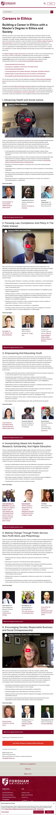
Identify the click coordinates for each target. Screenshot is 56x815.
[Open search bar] (45, 3)
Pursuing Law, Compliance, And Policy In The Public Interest (21, 66)
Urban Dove (44, 430)
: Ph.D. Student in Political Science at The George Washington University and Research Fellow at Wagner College (28, 509)
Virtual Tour (25, 797)
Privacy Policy (40, 809)
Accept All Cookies (38, 812)
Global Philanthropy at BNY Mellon (27, 723)
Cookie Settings (5, 811)
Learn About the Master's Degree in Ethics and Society (28, 743)
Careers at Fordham (7, 795)
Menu (51, 3)
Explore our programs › (28, 764)
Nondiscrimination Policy (9, 797)
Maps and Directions (27, 795)
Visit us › (28, 769)
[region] (28, 808)
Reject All (49, 812)
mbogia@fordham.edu (8, 758)
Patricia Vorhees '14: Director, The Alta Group (8, 723)
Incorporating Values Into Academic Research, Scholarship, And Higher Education (27, 71)
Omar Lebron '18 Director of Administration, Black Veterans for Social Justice (47, 610)
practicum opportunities (28, 92)
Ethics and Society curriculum (22, 86)
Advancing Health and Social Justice (15, 64)
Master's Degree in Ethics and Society (15, 53)
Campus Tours (25, 792)
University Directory (7, 792)
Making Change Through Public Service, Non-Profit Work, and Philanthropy (25, 73)
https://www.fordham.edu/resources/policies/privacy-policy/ (20, 809)
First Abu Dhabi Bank (46, 723)
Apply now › (28, 774)
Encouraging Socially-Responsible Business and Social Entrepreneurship (25, 76)
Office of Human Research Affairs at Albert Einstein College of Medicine (46, 337)
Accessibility (5, 799)
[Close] (53, 803)
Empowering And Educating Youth (14, 69)
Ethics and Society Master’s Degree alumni (31, 61)
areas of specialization (15, 92)
